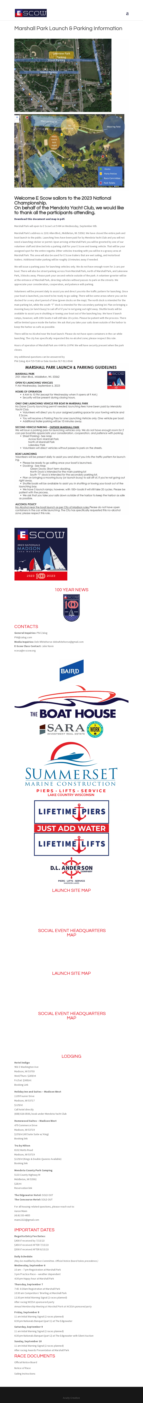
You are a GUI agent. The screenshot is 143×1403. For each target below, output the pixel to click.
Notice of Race (22, 1368)
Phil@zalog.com (23, 637)
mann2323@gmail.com (26, 1219)
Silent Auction (85, 1335)
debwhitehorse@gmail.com (68, 641)
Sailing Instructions (24, 1373)
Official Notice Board (25, 1362)
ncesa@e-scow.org (25, 650)
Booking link (21, 1138)
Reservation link (23, 1188)
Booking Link (21, 1084)
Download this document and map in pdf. (39, 219)
